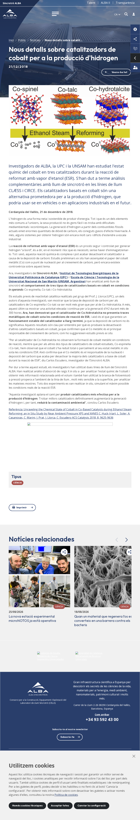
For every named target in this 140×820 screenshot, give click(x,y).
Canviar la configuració (92, 805)
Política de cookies (66, 795)
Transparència (125, 3)
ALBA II (105, 3)
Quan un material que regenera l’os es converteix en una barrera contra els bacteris (103, 620)
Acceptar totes (60, 805)
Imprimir (21, 507)
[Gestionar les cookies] (135, 67)
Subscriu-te (67, 736)
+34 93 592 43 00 (102, 719)
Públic (22, 40)
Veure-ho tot (119, 72)
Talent (91, 3)
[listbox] (117, 14)
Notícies (35, 40)
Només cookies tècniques (27, 805)
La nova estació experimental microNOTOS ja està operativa (32, 618)
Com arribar (102, 714)
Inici (11, 40)
